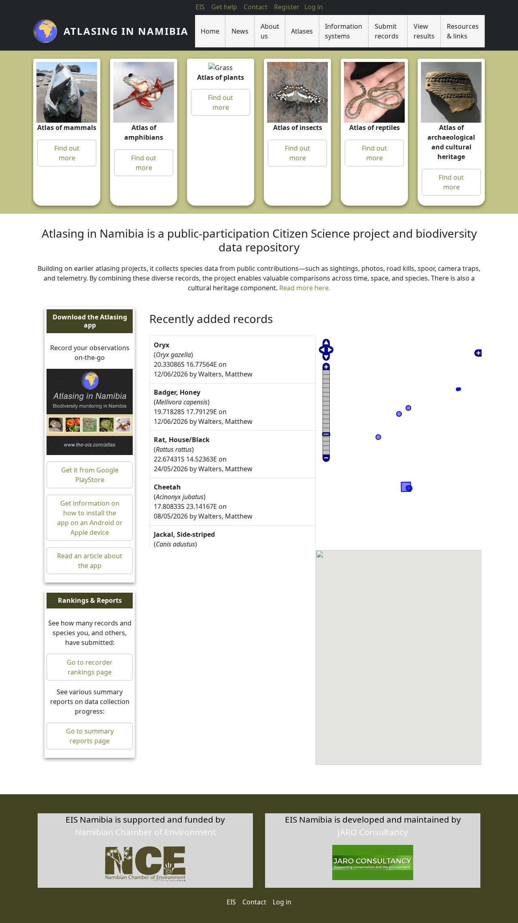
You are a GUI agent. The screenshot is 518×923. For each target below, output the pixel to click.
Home (210, 31)
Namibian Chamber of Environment (145, 832)
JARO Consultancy (373, 832)
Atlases (302, 31)
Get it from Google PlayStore (90, 475)
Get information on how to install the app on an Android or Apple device (90, 518)
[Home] (48, 31)
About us (270, 31)
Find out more (66, 153)
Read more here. (304, 287)
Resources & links (463, 31)
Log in (282, 901)
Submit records (387, 31)
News (239, 31)
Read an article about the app (89, 560)
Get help (224, 6)
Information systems (343, 31)
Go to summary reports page (90, 736)
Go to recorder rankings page (90, 667)
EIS (200, 6)
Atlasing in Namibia (126, 31)
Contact (255, 6)
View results (424, 31)
